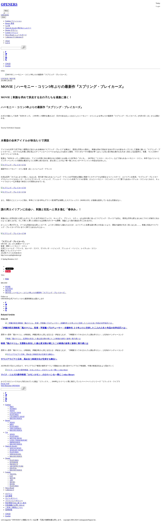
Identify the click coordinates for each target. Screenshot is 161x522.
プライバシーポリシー (14, 501)
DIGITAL (13, 468)
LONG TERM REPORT (18, 440)
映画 (7, 279)
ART (11, 480)
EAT (11, 476)
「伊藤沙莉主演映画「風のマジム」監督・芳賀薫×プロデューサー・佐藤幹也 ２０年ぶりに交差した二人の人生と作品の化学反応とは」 (64, 328)
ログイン (8, 494)
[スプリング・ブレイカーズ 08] (13, 233)
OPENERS (9, 4)
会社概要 (8, 496)
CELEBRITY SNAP (17, 416)
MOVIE (12, 78)
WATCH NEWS (15, 448)
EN (8, 13)
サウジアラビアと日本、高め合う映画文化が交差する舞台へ (29, 359)
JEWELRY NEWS (16, 450)
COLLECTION (15, 413)
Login (158, 6)
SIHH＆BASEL (15, 454)
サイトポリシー (11, 498)
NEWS (12, 411)
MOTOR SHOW (16, 438)
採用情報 (8, 510)
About (7, 41)
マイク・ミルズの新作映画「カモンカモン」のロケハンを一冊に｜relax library (38, 374)
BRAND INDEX (16, 418)
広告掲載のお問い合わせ (15, 505)
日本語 (8, 64)
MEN (12, 407)
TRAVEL (13, 474)
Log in (7, 43)
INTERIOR (14, 462)
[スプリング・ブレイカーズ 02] (13, 165)
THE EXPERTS (15, 428)
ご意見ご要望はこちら (14, 507)
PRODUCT (14, 464)
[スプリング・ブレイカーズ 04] (13, 192)
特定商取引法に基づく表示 (15, 503)
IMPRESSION (15, 442)
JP (4, 13)
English (8, 66)
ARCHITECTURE (16, 466)
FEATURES (14, 414)
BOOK (12, 484)
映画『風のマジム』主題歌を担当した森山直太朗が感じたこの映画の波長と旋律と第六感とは (44, 343)
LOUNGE (4, 78)
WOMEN (13, 409)
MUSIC (12, 482)
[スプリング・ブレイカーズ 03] (13, 188)
